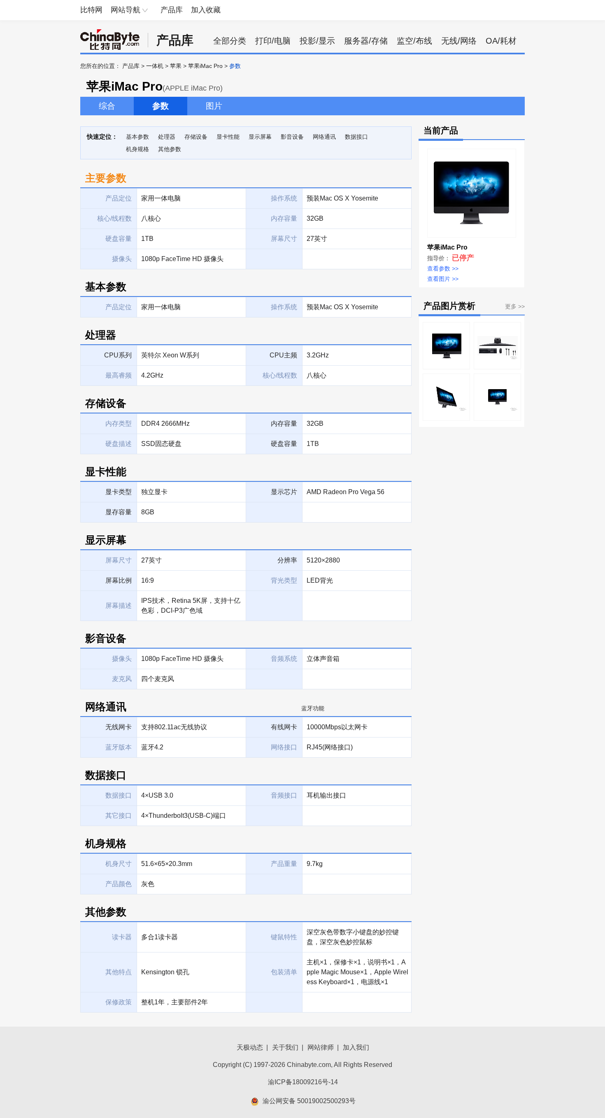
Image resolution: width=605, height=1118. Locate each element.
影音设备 (292, 136)
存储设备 (195, 136)
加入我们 (356, 1047)
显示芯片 (284, 491)
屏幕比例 (118, 580)
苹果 (176, 66)
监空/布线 (414, 40)
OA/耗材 (501, 40)
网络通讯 (324, 136)
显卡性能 (228, 136)
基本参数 (137, 136)
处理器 (166, 136)
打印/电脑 (273, 40)
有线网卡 (284, 727)
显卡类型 (118, 491)
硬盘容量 (284, 443)
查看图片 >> (442, 278)
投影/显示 (317, 40)
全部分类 (229, 40)
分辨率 (287, 560)
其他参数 (169, 149)
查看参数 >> (442, 268)
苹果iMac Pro (205, 66)
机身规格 (137, 149)
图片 (214, 105)
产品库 (172, 10)
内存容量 (284, 423)
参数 (160, 105)
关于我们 (285, 1047)
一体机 (154, 66)
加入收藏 (206, 10)
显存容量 (118, 512)
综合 (107, 105)
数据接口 (356, 136)
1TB (313, 443)
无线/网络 (459, 40)
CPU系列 (118, 355)
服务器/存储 (366, 40)
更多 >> (515, 306)
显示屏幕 (260, 136)
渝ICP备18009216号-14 (303, 1081)
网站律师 (320, 1047)
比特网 (91, 10)
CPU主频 (283, 355)
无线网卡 (118, 727)
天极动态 (250, 1047)
